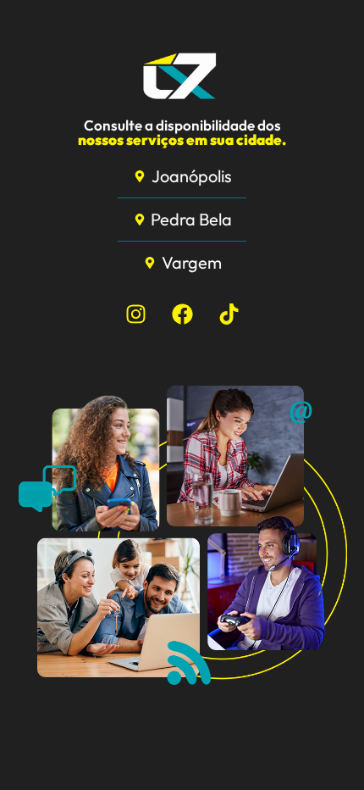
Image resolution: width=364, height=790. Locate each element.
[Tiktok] (228, 313)
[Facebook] (182, 313)
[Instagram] (135, 313)
